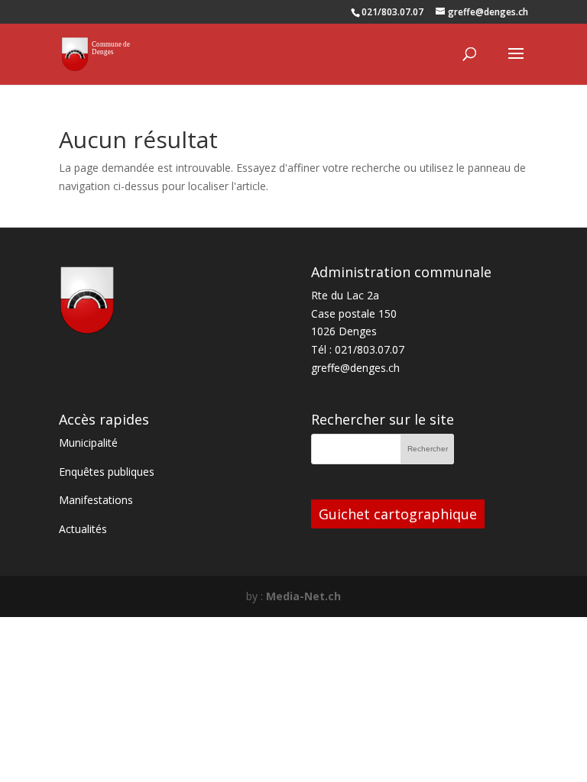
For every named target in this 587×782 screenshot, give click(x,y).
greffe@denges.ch (355, 367)
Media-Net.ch (303, 596)
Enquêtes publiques (106, 471)
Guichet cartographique (398, 514)
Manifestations (96, 500)
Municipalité (88, 442)
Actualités (83, 529)
